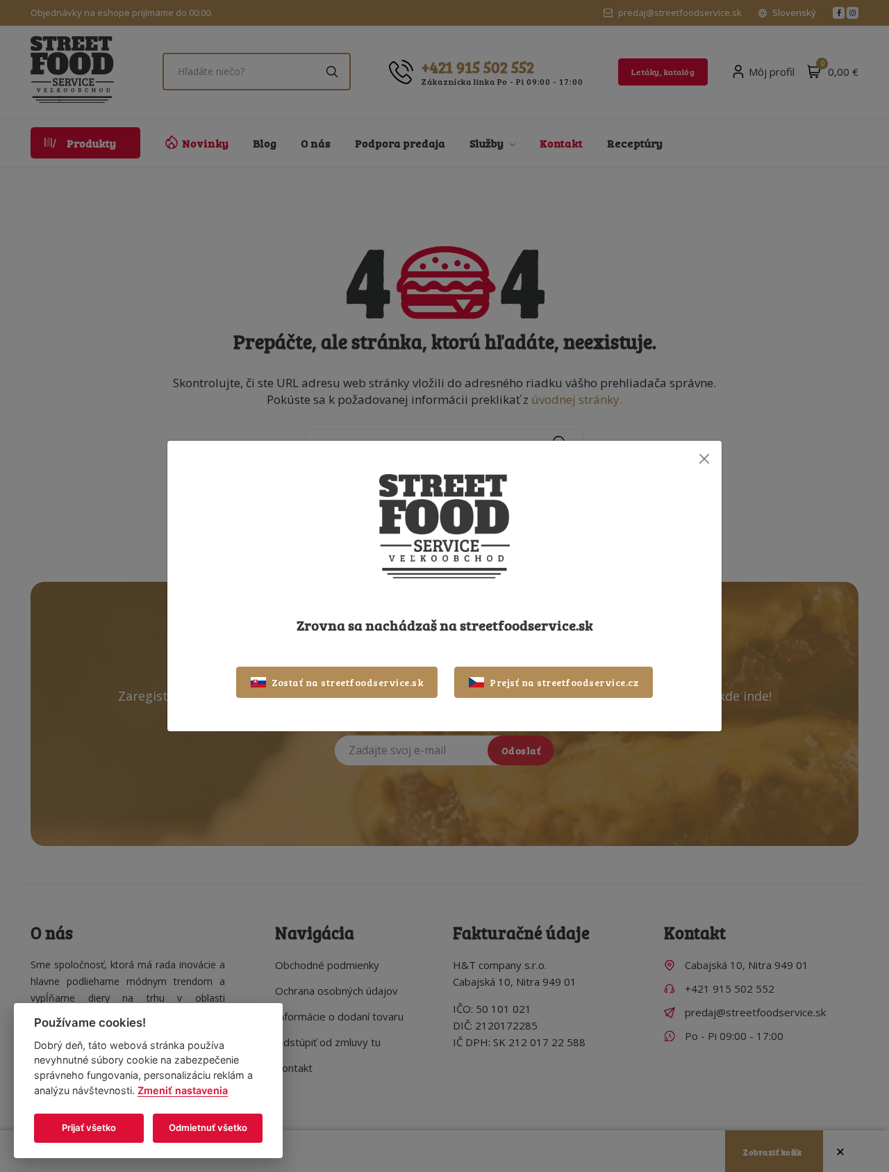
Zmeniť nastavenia (183, 1090)
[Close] (704, 458)
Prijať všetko (89, 1127)
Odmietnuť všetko (208, 1127)
